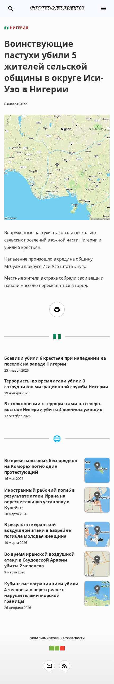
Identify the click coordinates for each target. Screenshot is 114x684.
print (57, 309)
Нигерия (16, 27)
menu (103, 8)
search (10, 8)
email (49, 665)
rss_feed (65, 665)
